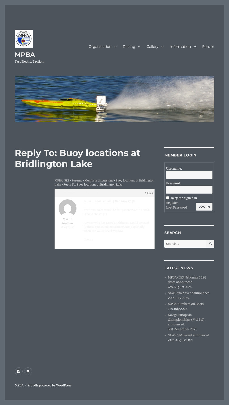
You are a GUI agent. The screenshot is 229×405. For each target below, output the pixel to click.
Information (180, 46)
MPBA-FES (62, 180)
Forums (77, 180)
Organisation (100, 46)
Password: (173, 183)
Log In (204, 206)
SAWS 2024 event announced (189, 293)
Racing (129, 46)
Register (172, 203)
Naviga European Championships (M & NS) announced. (186, 319)
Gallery (152, 46)
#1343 (149, 192)
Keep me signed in (184, 198)
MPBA (25, 54)
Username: (174, 169)
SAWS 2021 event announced (188, 335)
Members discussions (99, 180)
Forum (208, 46)
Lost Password (176, 207)
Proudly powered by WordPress (50, 385)
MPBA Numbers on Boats (186, 304)
